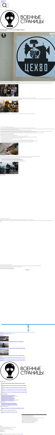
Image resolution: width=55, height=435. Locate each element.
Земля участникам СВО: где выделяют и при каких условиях (7, 396)
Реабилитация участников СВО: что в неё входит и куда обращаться (7, 398)
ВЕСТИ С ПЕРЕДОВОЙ (3, 0)
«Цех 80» (3, 83)
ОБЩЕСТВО (2, 1)
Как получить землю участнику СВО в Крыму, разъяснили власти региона (7, 333)
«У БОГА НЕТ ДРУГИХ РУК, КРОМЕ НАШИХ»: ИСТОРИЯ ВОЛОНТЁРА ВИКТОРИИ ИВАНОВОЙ (11, 159)
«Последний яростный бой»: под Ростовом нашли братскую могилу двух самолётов (9, 404)
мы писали (20, 266)
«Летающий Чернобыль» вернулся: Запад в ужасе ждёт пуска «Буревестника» (12, 355)
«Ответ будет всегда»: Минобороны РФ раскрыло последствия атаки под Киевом (13, 389)
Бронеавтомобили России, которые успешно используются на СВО (7, 395)
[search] (4, 5)
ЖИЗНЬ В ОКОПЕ (3, 2)
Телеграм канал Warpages (11, 268)
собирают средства (25, 220)
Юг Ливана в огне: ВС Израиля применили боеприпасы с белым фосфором (12, 341)
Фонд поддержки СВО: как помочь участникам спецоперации (7, 399)
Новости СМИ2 (1, 332)
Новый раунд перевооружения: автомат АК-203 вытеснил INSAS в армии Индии (13, 385)
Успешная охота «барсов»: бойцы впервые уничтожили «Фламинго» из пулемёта (12, 357)
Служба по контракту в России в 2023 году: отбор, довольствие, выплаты (8, 400)
